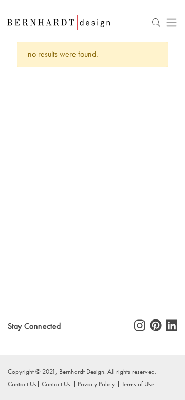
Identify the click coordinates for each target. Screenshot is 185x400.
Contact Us (56, 383)
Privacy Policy (96, 383)
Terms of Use (138, 383)
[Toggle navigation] (171, 22)
